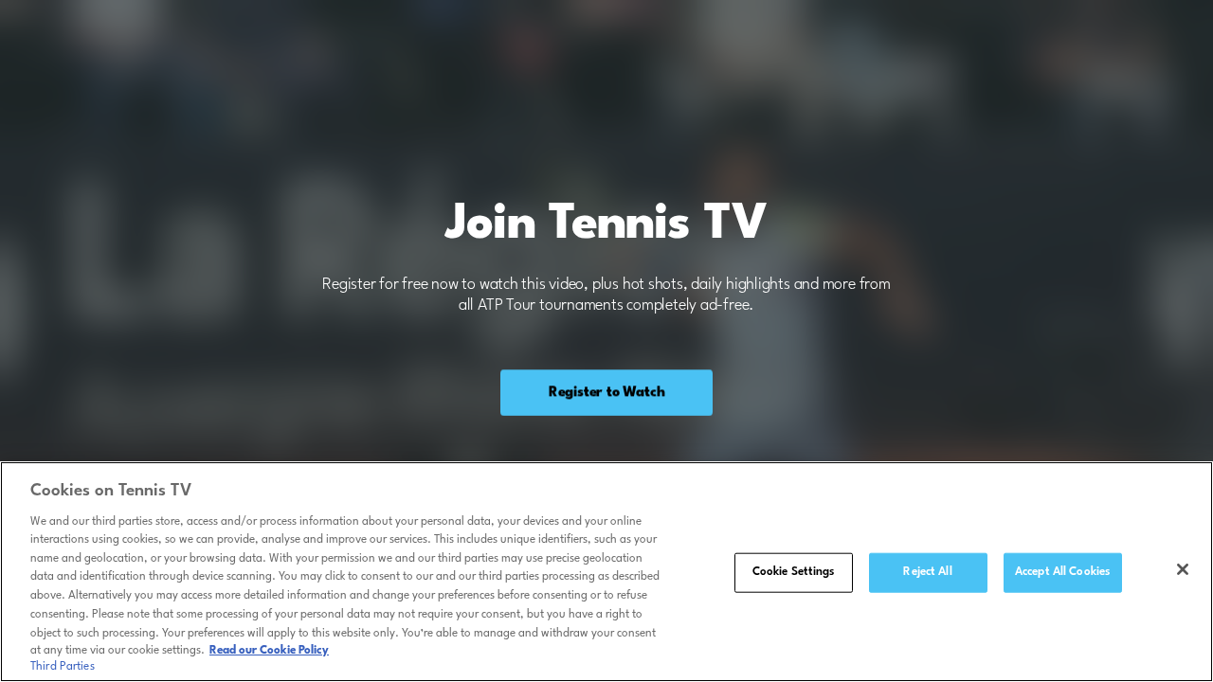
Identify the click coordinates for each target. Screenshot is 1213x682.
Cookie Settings (793, 572)
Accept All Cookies (1062, 572)
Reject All (927, 572)
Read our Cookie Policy (269, 650)
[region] (606, 571)
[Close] (1183, 569)
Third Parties (62, 667)
